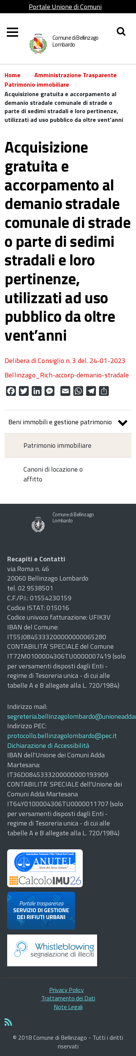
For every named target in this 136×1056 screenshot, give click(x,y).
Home (12, 74)
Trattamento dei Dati (68, 998)
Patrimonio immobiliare (37, 84)
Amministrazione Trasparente (75, 74)
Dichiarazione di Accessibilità (48, 745)
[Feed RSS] (68, 1023)
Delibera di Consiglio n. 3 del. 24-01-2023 (65, 360)
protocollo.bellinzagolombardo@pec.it (62, 735)
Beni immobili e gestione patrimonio (60, 422)
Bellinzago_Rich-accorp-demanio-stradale (67, 375)
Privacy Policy (66, 989)
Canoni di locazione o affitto (53, 474)
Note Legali (68, 1006)
